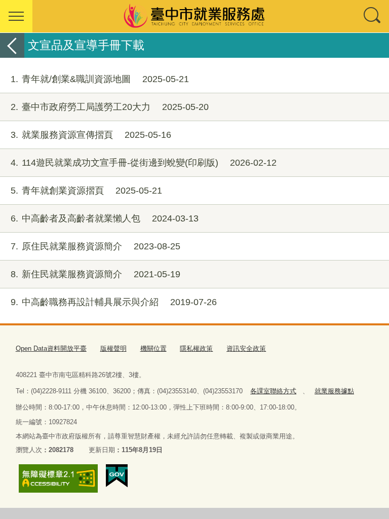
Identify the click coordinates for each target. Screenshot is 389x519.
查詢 (373, 16)
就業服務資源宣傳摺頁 (91, 135)
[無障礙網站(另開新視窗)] (58, 478)
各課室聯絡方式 (273, 391)
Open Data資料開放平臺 (51, 348)
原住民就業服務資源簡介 (95, 246)
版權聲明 (113, 348)
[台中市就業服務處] (194, 16)
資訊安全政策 (246, 348)
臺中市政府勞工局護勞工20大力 (110, 107)
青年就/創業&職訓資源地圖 (100, 79)
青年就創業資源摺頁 (86, 191)
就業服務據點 (334, 391)
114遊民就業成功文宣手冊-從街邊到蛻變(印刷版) (144, 163)
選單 (16, 16)
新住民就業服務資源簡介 (95, 274)
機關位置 (153, 348)
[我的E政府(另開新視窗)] (117, 476)
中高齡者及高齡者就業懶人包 (105, 218)
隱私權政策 (196, 348)
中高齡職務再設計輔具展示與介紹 (114, 302)
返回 (12, 45)
